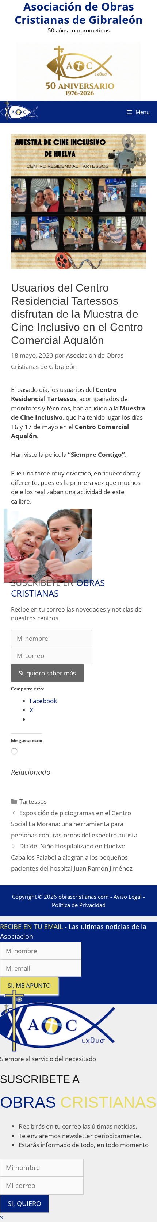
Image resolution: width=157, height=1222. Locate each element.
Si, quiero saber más (47, 673)
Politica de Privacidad (79, 905)
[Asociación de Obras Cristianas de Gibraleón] (19, 111)
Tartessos (33, 801)
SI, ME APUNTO (29, 985)
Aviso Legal (128, 896)
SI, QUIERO (24, 1203)
